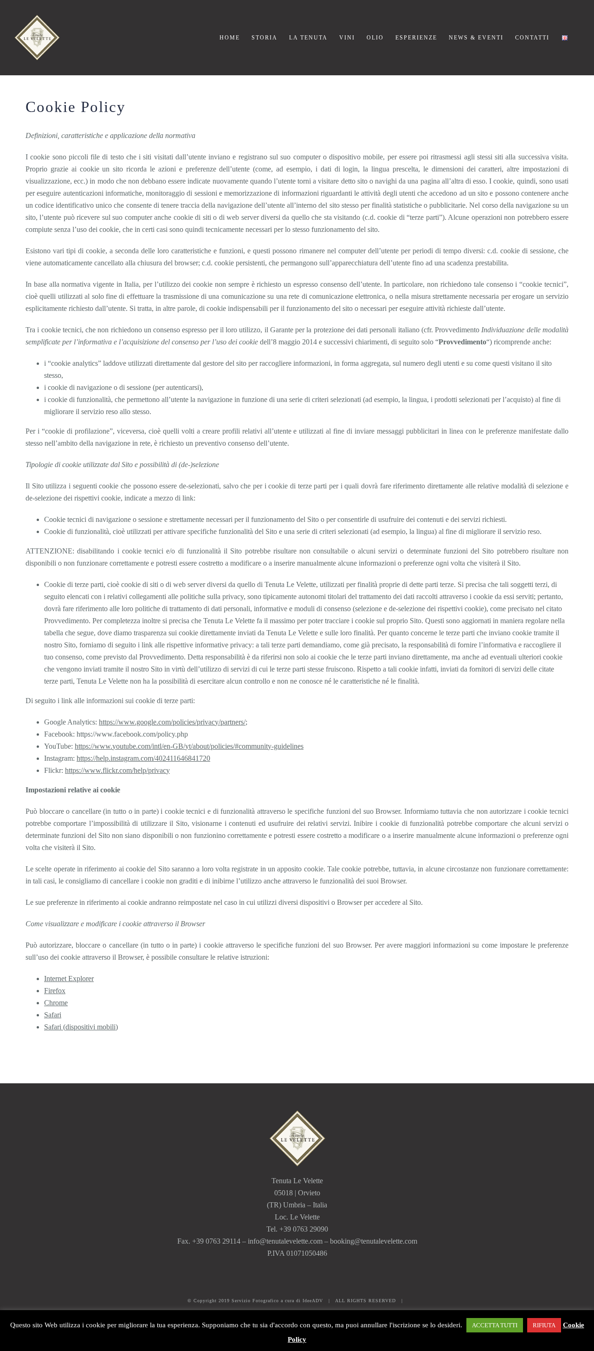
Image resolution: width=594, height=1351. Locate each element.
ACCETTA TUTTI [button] (494, 1325)
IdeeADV (313, 1300)
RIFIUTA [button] (544, 1325)
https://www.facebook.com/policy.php (132, 734)
